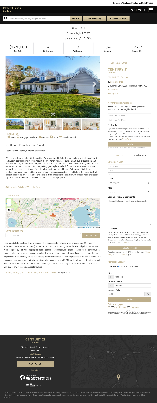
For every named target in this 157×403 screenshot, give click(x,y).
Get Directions (91, 235)
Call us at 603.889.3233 (142, 3)
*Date (110, 178)
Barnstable (32, 272)
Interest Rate (114, 290)
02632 (53, 272)
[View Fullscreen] (9, 210)
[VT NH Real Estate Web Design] (35, 377)
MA (23, 272)
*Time (110, 188)
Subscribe (129, 144)
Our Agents (113, 93)
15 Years (134, 266)
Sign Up (141, 9)
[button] (76, 18)
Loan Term (113, 266)
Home (8, 272)
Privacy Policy (126, 139)
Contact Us (113, 89)
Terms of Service (121, 255)
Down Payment (115, 281)
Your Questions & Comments (121, 197)
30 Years (124, 266)
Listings (16, 272)
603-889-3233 (116, 82)
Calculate (129, 299)
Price (110, 273)
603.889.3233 (35, 354)
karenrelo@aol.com (122, 3)
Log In (132, 9)
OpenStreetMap (87, 227)
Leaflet (78, 227)
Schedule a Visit (140, 155)
